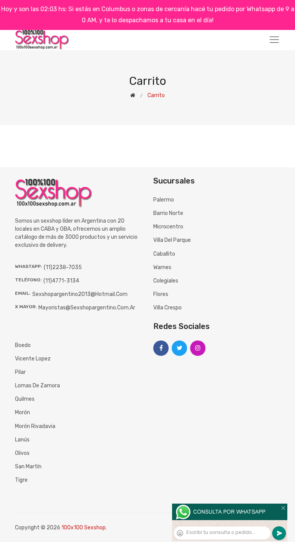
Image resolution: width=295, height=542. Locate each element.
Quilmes (25, 399)
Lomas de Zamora (37, 385)
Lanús (22, 439)
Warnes (162, 267)
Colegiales (165, 281)
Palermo (163, 200)
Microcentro (168, 226)
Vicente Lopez (33, 358)
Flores (160, 294)
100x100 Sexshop (83, 527)
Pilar (20, 372)
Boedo (23, 345)
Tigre (21, 480)
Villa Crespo (167, 307)
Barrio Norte (168, 213)
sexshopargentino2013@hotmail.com (80, 294)
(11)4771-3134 (61, 281)
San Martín (28, 466)
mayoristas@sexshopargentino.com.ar (86, 307)
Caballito (164, 254)
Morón (22, 412)
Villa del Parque (172, 240)
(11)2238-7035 (63, 267)
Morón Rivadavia (35, 426)
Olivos (22, 453)
